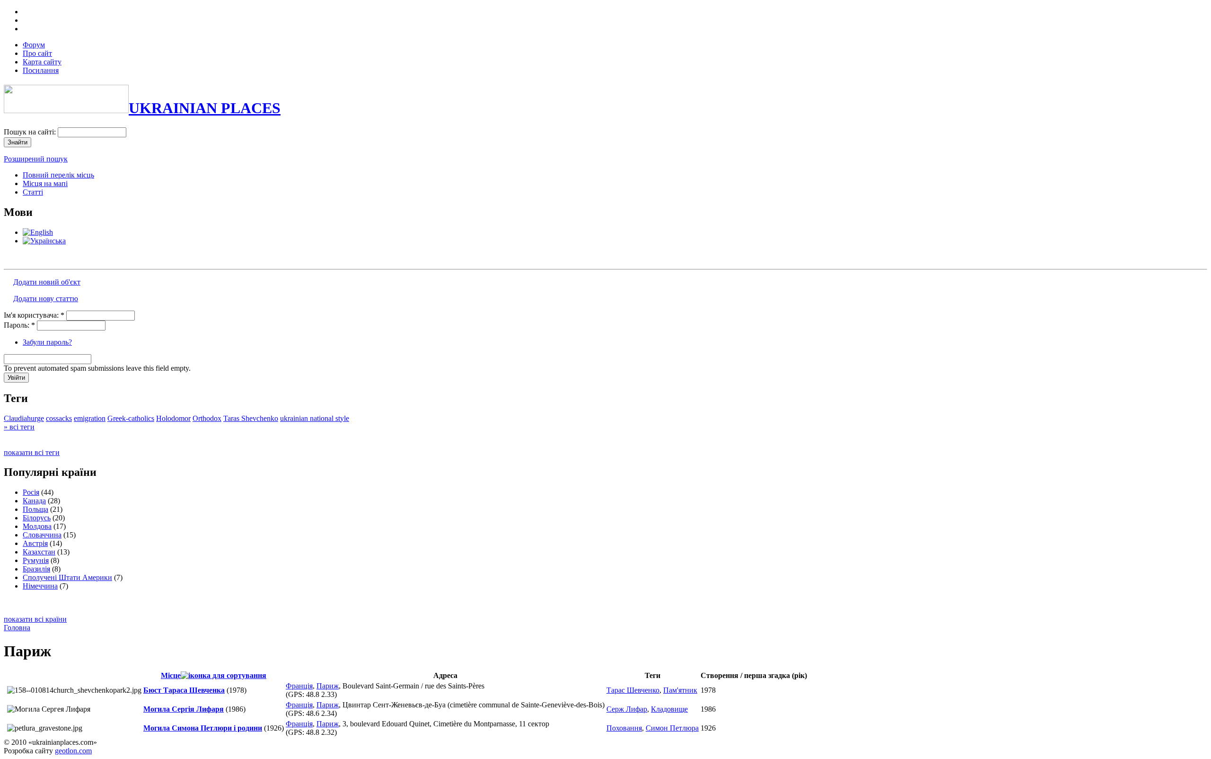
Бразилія (36, 569)
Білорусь (37, 518)
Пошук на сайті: (31, 132)
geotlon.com (73, 751)
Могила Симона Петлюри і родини (202, 728)
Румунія (36, 560)
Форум (34, 45)
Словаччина (42, 535)
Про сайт (37, 53)
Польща (35, 509)
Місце (171, 675)
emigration (89, 418)
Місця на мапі (45, 183)
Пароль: (19, 325)
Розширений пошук (36, 159)
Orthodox (207, 418)
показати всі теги (32, 452)
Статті (33, 192)
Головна (17, 628)
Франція (299, 686)
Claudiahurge (24, 418)
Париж (327, 686)
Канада (34, 501)
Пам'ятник (680, 690)
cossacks (59, 418)
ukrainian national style (314, 418)
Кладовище (669, 709)
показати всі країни (35, 619)
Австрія (35, 543)
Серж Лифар (626, 709)
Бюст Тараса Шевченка (184, 690)
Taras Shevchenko (250, 418)
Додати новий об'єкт (46, 282)
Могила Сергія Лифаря (183, 709)
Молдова (37, 526)
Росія (31, 492)
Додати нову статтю (45, 299)
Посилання (41, 70)
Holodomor (173, 418)
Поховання (624, 728)
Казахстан (39, 552)
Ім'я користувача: (34, 315)
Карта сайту (42, 62)
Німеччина (40, 586)
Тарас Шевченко (632, 690)
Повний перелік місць (58, 175)
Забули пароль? (47, 342)
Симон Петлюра (672, 728)
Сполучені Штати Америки (67, 577)
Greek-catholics (130, 418)
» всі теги (19, 427)
